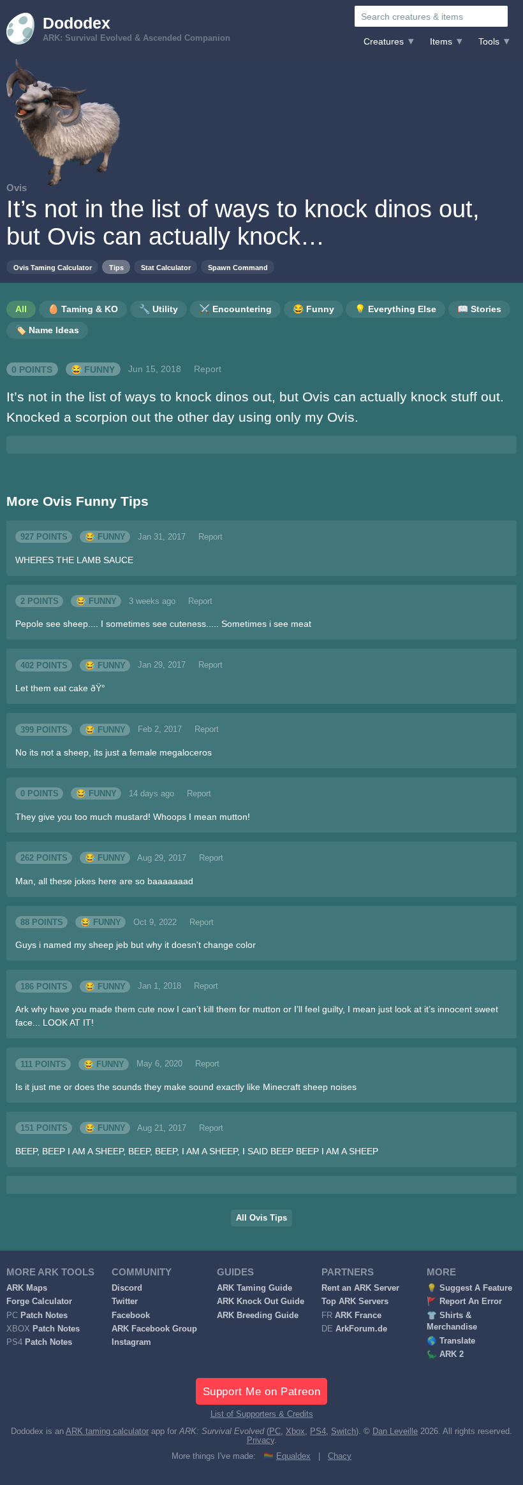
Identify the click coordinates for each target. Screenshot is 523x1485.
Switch (343, 1431)
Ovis (16, 187)
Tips (116, 267)
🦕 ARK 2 (445, 1354)
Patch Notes (44, 1315)
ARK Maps (26, 1288)
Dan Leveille (395, 1431)
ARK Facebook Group (154, 1328)
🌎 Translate (451, 1341)
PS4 (318, 1431)
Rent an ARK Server (360, 1288)
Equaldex (293, 1456)
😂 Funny (93, 369)
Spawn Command (238, 267)
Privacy (260, 1440)
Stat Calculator (166, 267)
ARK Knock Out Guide (260, 1301)
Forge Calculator (39, 1301)
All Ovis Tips (261, 1218)
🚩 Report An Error (464, 1301)
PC (275, 1431)
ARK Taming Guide (254, 1288)
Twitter (125, 1301)
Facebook (131, 1315)
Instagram (131, 1342)
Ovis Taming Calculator (52, 267)
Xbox (295, 1431)
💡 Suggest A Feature (469, 1288)
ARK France (358, 1315)
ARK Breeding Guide (257, 1315)
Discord (127, 1288)
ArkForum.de (361, 1328)
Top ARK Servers (354, 1301)
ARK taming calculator (107, 1431)
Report (207, 369)
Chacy (339, 1456)
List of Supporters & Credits (261, 1414)
